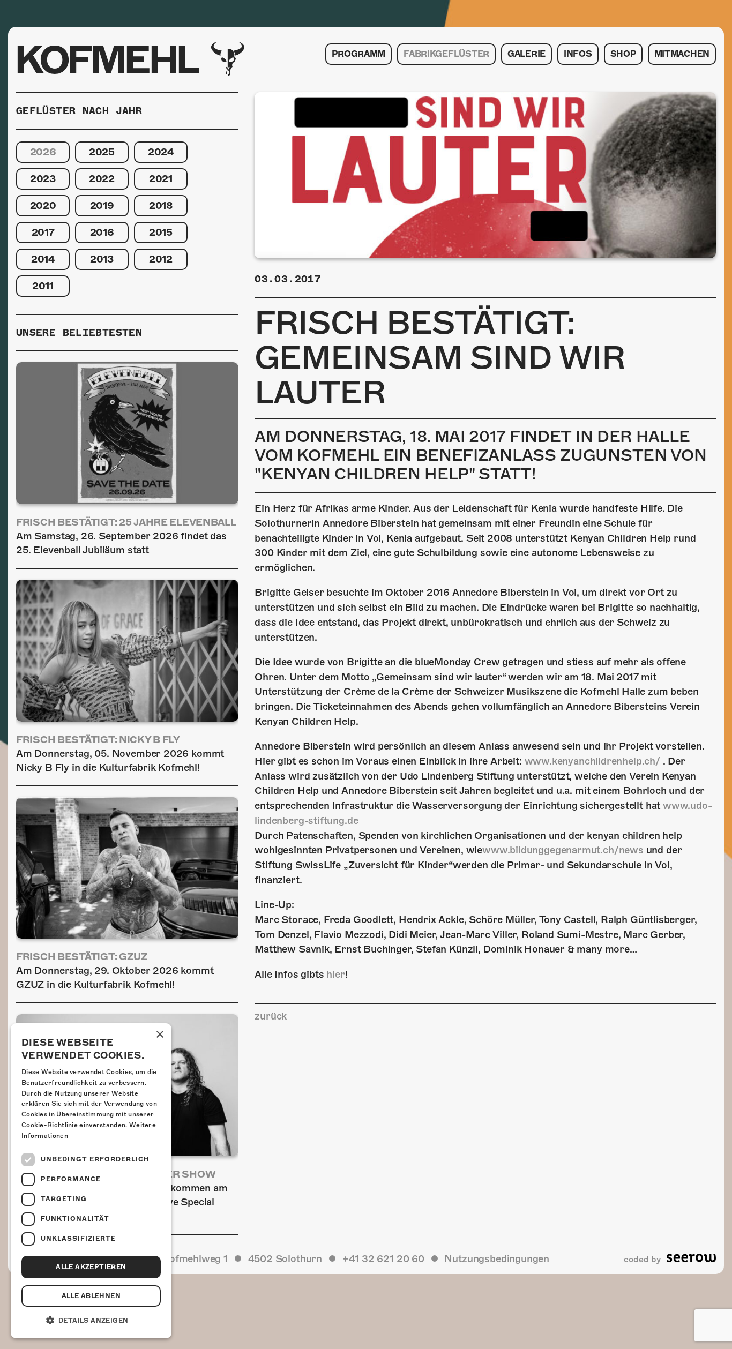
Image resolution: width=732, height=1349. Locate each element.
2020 (43, 205)
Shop (623, 54)
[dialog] (91, 1180)
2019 (102, 205)
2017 (43, 232)
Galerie (526, 54)
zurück (271, 1016)
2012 (161, 259)
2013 (102, 259)
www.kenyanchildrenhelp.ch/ (592, 761)
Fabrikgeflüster (446, 54)
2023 (43, 179)
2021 (161, 179)
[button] (91, 1321)
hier (335, 974)
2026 (43, 152)
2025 (102, 152)
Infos (578, 54)
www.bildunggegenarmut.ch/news (563, 850)
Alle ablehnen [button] (91, 1296)
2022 (102, 179)
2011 (43, 286)
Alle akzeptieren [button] (91, 1267)
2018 (161, 205)
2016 (102, 232)
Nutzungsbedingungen (496, 1259)
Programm (358, 54)
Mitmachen (681, 54)
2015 (161, 232)
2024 (161, 152)
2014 (43, 259)
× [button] (159, 1035)
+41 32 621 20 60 (383, 1259)
